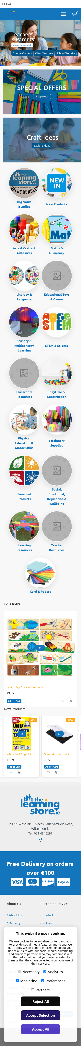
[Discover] (48, 882)
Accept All (40, 1029)
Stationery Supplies (57, 442)
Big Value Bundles (24, 204)
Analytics (55, 971)
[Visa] (17, 882)
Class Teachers (44, 53)
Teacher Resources (56, 547)
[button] (49, 648)
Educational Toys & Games (57, 296)
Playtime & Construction (56, 394)
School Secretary (66, 53)
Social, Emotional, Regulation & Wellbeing (56, 496)
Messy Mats (23, 687)
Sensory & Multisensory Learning (24, 345)
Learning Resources (24, 547)
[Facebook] (40, 839)
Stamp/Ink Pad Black (13, 754)
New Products (56, 204)
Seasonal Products (24, 496)
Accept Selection (40, 1015)
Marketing (28, 980)
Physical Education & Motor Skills (24, 443)
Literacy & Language (24, 296)
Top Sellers (12, 603)
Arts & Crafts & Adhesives (24, 250)
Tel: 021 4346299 (40, 833)
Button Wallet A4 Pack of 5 (54, 754)
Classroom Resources (24, 394)
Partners (43, 990)
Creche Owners (22, 53)
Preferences (55, 980)
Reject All (40, 1001)
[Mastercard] (32, 882)
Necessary (31, 971)
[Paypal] (63, 882)
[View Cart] (74, 14)
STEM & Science (56, 345)
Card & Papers (40, 591)
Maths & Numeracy (56, 250)
